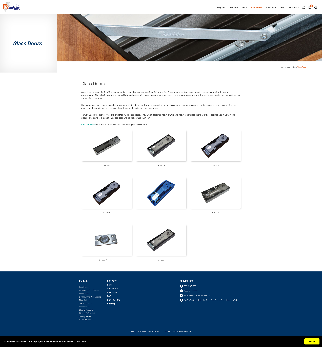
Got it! (312, 341)
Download (271, 7)
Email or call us (88, 124)
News (244, 7)
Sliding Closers (85, 316)
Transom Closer (85, 303)
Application (256, 7)
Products (233, 7)
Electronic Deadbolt (87, 313)
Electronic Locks (86, 310)
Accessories (84, 306)
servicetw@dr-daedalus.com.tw (197, 295)
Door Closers (84, 287)
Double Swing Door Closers (90, 297)
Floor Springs (84, 300)
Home (282, 67)
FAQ (282, 7)
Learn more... (82, 341)
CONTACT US (113, 299)
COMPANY (112, 281)
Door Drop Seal (85, 320)
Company (220, 7)
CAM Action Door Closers (89, 290)
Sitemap (111, 303)
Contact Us (293, 7)
